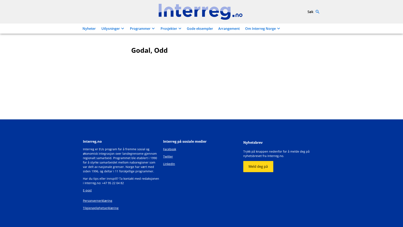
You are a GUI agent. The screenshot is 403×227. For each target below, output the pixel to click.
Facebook (169, 149)
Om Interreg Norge (260, 28)
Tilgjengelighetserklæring (101, 208)
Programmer (140, 28)
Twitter (168, 156)
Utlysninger (110, 28)
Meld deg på (258, 166)
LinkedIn (169, 164)
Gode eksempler (200, 28)
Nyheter (89, 28)
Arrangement (229, 28)
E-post (87, 190)
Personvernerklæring (97, 201)
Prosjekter (169, 28)
